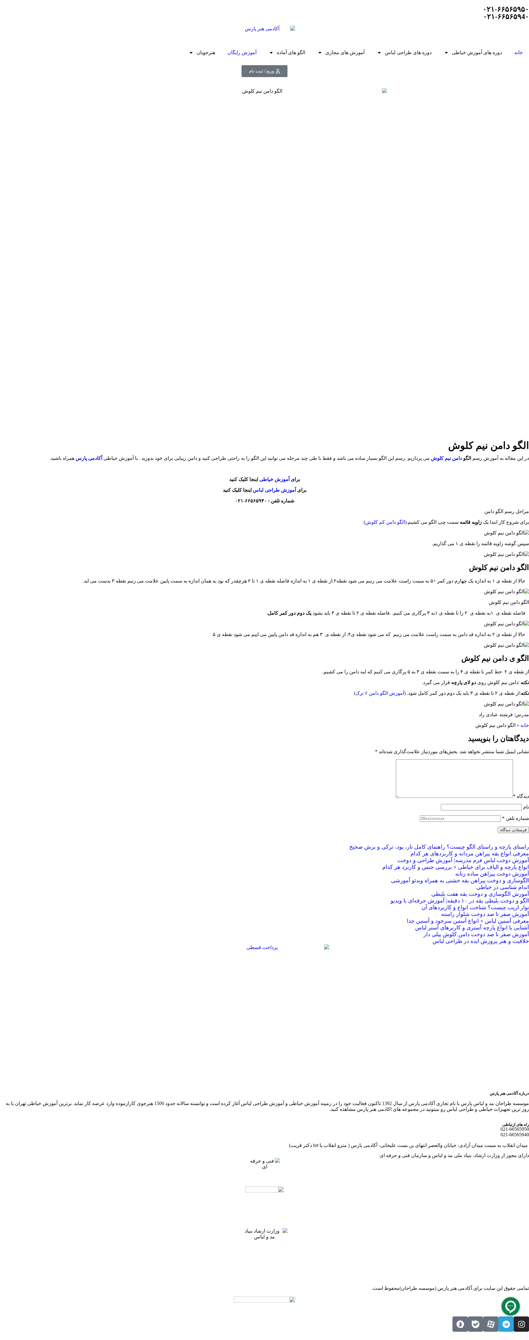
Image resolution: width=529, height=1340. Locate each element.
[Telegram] (506, 1324)
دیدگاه (521, 796)
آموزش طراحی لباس (275, 490)
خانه (518, 52)
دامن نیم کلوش (446, 458)
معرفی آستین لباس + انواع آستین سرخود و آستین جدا (468, 921)
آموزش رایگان (242, 52)
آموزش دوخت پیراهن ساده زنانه (492, 874)
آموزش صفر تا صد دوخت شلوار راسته (485, 914)
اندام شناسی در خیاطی (502, 887)
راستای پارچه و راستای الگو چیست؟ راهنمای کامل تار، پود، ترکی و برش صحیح (439, 847)
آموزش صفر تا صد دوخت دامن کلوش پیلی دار (476, 934)
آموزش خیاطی (274, 479)
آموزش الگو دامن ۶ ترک (379, 693)
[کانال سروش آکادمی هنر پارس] (460, 1324)
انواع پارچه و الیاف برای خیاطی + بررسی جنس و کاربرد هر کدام (455, 867)
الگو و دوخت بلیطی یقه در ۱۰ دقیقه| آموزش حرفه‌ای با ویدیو (460, 901)
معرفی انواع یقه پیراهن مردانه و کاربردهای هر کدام (470, 854)
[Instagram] (521, 1324)
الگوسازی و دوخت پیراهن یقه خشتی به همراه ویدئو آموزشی (460, 880)
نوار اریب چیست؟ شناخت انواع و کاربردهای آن (475, 907)
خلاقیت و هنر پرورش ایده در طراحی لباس (481, 941)
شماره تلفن (515, 818)
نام (526, 807)
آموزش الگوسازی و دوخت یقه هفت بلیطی (480, 894)
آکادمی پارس (89, 458)
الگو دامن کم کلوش (385, 522)
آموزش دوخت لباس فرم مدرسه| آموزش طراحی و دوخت (463, 860)
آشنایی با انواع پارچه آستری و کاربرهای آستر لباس (472, 928)
